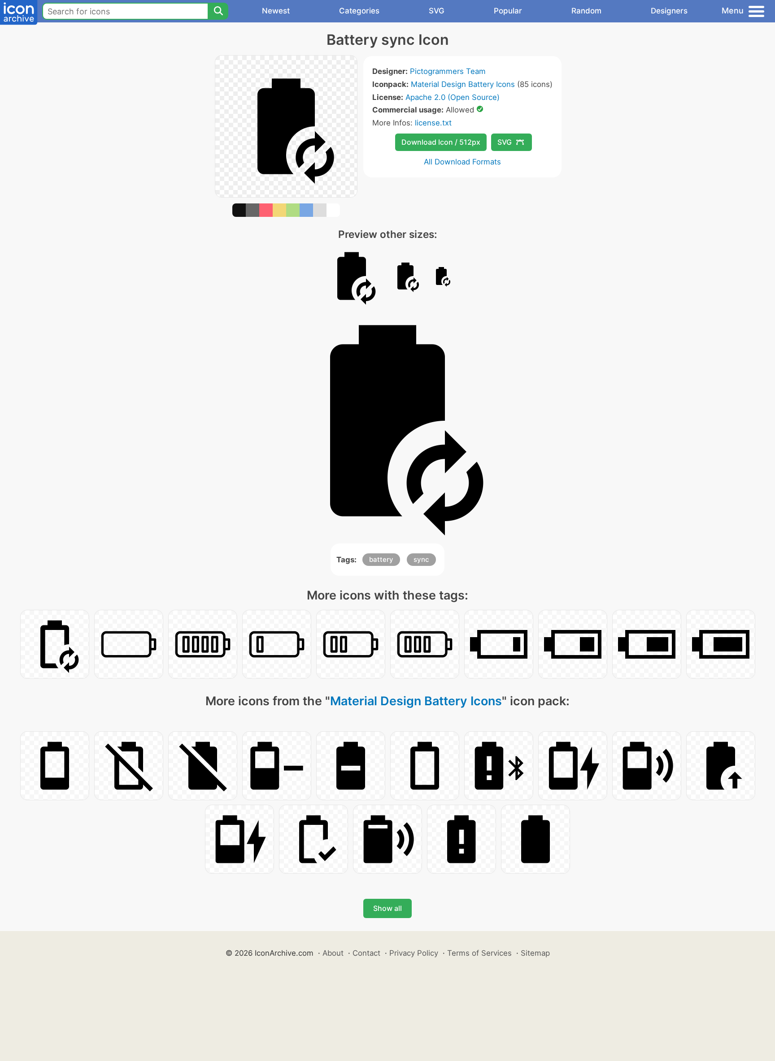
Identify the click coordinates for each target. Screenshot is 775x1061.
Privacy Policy (413, 953)
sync (421, 559)
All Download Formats (462, 161)
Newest (276, 10)
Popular (508, 10)
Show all (387, 908)
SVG (436, 10)
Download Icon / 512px (440, 142)
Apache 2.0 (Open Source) (452, 97)
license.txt (433, 122)
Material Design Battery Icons (463, 84)
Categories (359, 10)
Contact (366, 953)
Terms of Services (479, 953)
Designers (669, 10)
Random (586, 10)
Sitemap (535, 953)
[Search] (218, 11)
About (333, 953)
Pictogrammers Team (448, 71)
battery (381, 559)
